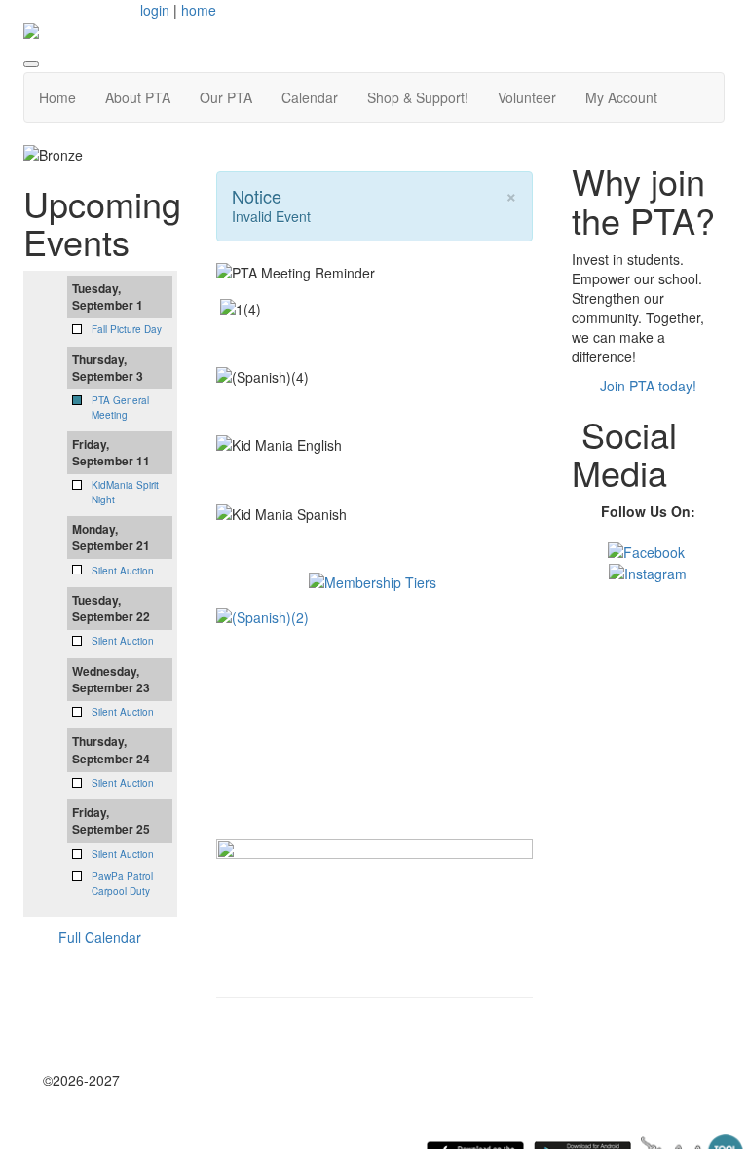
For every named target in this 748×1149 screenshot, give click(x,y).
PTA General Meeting (120, 407)
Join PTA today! (648, 385)
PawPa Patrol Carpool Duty (122, 883)
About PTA (137, 97)
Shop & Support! (417, 97)
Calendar (309, 97)
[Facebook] (646, 550)
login (154, 9)
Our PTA (226, 97)
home (198, 9)
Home (57, 97)
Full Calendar (99, 936)
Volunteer (527, 97)
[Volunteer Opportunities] (374, 890)
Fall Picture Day (127, 329)
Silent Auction (123, 570)
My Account (621, 97)
